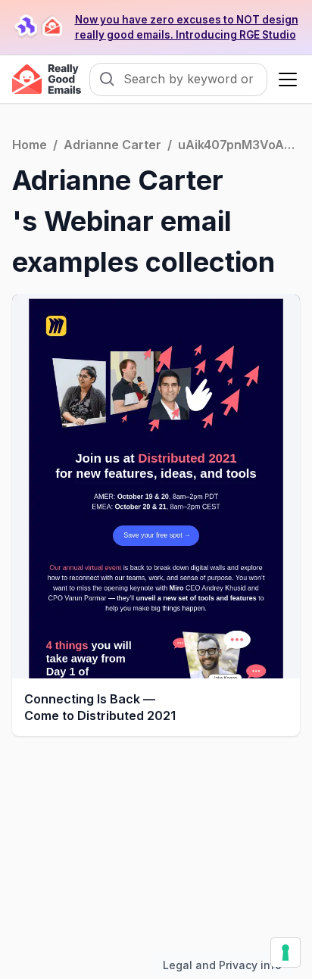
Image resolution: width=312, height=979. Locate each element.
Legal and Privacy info (222, 965)
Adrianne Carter (112, 144)
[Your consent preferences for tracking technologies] (285, 952)
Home (29, 144)
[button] (285, 79)
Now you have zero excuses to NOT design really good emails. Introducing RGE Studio (186, 27)
